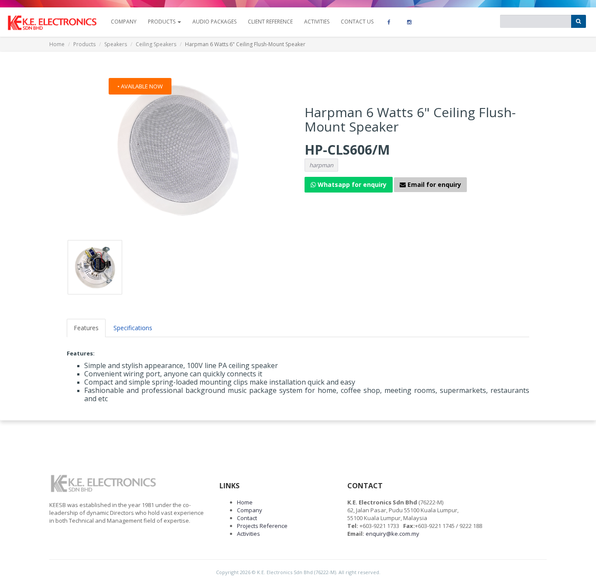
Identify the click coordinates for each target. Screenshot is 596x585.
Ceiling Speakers (156, 44)
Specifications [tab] (132, 328)
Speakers (115, 44)
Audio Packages (214, 21)
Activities (316, 21)
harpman (321, 165)
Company (249, 510)
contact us (357, 21)
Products (84, 44)
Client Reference (270, 21)
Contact (247, 518)
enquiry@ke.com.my (392, 534)
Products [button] (162, 21)
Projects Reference (262, 526)
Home (57, 44)
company (124, 21)
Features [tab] (86, 328)
